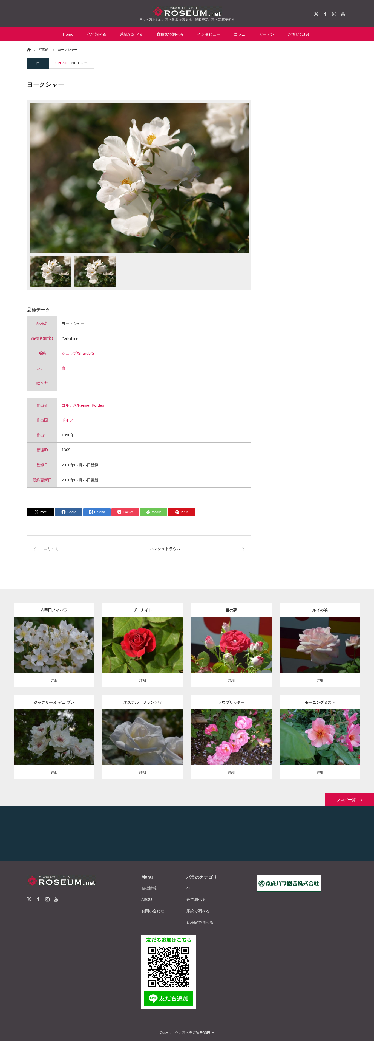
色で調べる (96, 34)
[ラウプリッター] (231, 748)
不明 (69, 644)
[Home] (28, 49)
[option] (139, 178)
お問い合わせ (299, 34)
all (188, 888)
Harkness (79, 733)
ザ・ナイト (142, 610)
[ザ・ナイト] (143, 656)
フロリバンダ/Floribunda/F (242, 638)
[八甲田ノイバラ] (54, 656)
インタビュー (208, 34)
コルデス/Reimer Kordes (83, 405)
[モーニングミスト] (320, 751)
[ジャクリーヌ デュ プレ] (54, 745)
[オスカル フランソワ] (143, 748)
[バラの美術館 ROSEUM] (187, 11)
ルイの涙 (320, 610)
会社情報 (149, 888)
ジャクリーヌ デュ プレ (54, 702)
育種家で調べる (170, 34)
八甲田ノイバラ (54, 610)
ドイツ (67, 420)
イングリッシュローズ (326, 727)
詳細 (54, 680)
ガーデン (266, 34)
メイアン (149, 736)
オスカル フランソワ (142, 702)
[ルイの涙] (320, 656)
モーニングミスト (320, 702)
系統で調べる (131, 34)
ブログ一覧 (346, 799)
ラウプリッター (231, 702)
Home (68, 34)
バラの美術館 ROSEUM (196, 1033)
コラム (239, 34)
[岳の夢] (231, 656)
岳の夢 (231, 610)
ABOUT (147, 899)
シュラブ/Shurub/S (78, 353)
